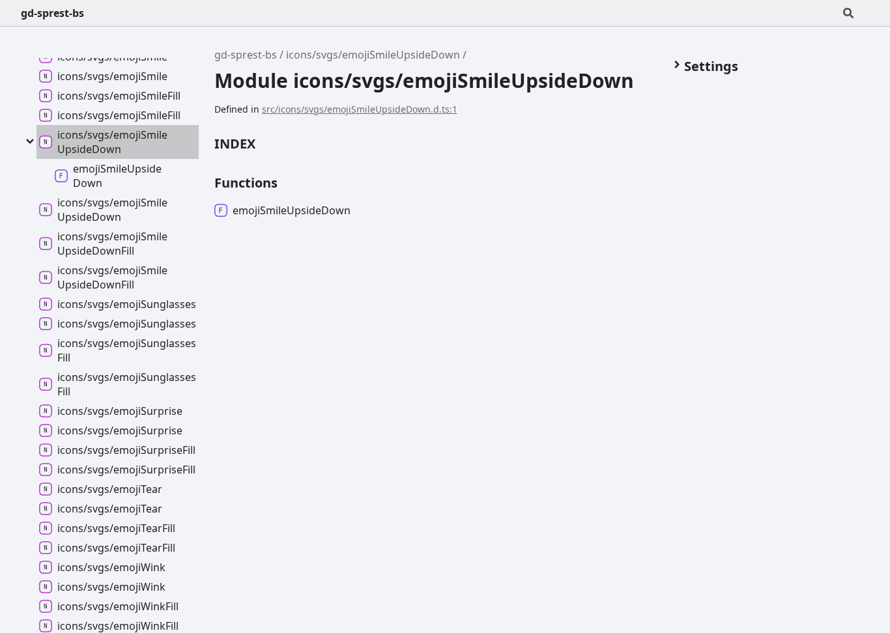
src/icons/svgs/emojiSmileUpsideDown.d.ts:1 (359, 109)
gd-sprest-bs (52, 13)
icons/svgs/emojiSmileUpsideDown (373, 55)
